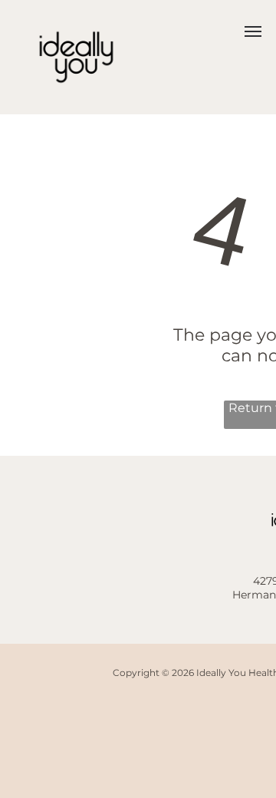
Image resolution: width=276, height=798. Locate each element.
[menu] (253, 31)
